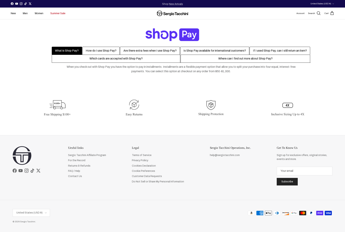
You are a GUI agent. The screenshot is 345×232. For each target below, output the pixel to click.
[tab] (67, 51)
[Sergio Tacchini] (172, 13)
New (13, 13)
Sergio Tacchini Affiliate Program (87, 155)
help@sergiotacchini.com (225, 155)
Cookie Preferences (143, 171)
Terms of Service (141, 155)
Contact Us (75, 176)
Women (39, 13)
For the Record (76, 160)
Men (25, 13)
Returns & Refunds (79, 165)
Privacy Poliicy (140, 160)
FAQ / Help (74, 171)
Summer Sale (57, 13)
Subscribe (287, 181)
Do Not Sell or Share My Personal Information (158, 181)
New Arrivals (176, 3)
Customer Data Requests (147, 176)
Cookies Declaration (144, 165)
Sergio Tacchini (27, 221)
